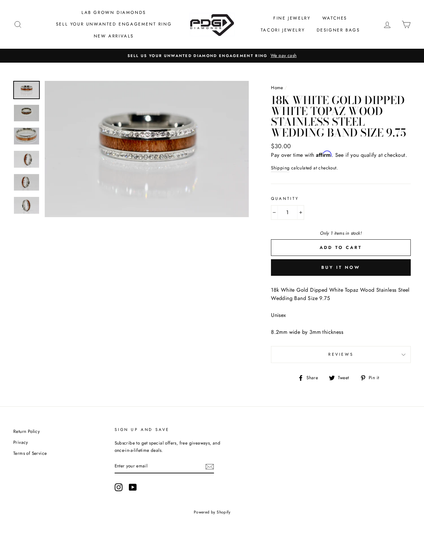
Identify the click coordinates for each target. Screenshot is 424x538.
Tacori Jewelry (283, 30)
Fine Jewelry (291, 18)
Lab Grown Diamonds (113, 12)
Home (277, 87)
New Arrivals (114, 36)
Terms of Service (30, 453)
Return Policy (26, 431)
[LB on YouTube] (133, 487)
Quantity (285, 199)
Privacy (20, 442)
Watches (334, 18)
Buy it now (340, 267)
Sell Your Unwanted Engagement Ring (114, 24)
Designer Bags (338, 30)
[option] (212, 55)
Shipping (280, 167)
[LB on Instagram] (119, 487)
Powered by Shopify (212, 512)
